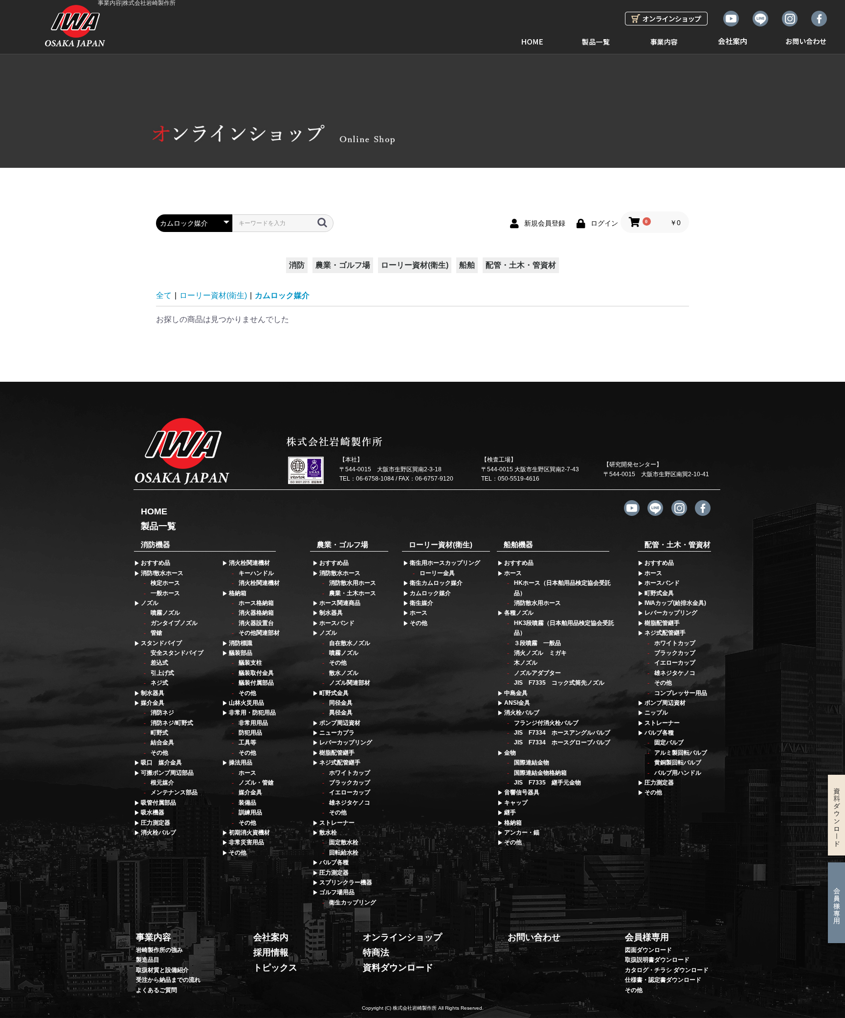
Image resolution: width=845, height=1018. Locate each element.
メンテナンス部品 (174, 792)
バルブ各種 (334, 862)
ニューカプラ (337, 732)
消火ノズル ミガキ (540, 652)
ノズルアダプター (537, 673)
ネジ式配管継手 (339, 762)
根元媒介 (162, 782)
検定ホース (165, 582)
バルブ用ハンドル (677, 772)
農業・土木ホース (352, 593)
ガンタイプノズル (174, 623)
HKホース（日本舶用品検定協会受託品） (562, 587)
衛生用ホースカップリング (445, 562)
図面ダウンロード (648, 950)
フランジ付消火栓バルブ (546, 722)
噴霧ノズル (165, 612)
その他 (159, 752)
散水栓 (328, 832)
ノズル (149, 603)
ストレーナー (337, 822)
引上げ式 (162, 673)
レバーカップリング (345, 742)
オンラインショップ (402, 937)
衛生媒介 (421, 603)
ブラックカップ (349, 782)
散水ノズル (343, 673)
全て (164, 295)
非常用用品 (253, 722)
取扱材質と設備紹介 (162, 970)
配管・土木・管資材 (521, 265)
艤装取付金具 (256, 673)
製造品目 (147, 959)
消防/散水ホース (162, 573)
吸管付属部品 (158, 802)
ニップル (656, 712)
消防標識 (240, 643)
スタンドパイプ (161, 643)
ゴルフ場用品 (337, 892)
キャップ (516, 802)
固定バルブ (669, 742)
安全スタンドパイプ (177, 652)
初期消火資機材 (249, 832)
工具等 (247, 742)
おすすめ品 (155, 562)
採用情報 (271, 952)
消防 (297, 265)
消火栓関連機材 (249, 562)
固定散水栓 (343, 842)
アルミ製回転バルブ (680, 752)
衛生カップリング (352, 902)
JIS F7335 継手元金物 (547, 782)
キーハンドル (256, 573)
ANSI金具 (517, 702)
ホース (247, 772)
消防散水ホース (339, 573)
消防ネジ (162, 712)
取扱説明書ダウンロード (657, 959)
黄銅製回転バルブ (677, 762)
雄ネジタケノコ (349, 802)
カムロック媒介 (282, 295)
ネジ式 (159, 682)
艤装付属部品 (256, 682)
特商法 (376, 952)
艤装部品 (240, 652)
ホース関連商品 (339, 603)
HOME (532, 38)
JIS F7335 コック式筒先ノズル (559, 682)
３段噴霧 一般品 (537, 643)
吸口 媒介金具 (161, 762)
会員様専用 (647, 937)
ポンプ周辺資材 (339, 722)
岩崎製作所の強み (159, 950)
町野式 (159, 732)
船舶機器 (518, 544)
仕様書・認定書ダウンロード (663, 979)
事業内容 (664, 38)
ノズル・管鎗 (256, 782)
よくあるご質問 (156, 990)
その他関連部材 (259, 632)
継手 (510, 812)
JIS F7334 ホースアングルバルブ (562, 732)
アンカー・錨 (521, 832)
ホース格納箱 (256, 603)
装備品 (247, 802)
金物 (510, 752)
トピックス (275, 967)
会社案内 (732, 38)
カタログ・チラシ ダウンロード (667, 970)
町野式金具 (334, 693)
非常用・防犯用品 (252, 712)
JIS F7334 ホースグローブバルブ (562, 742)
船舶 (467, 265)
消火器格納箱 (256, 612)
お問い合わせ (806, 38)
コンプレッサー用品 (680, 693)
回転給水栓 (343, 852)
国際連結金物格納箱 (540, 772)
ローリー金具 (437, 573)
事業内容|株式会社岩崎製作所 (137, 3)
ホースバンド (337, 623)
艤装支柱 (250, 662)
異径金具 (341, 712)
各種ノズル (519, 612)
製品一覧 (595, 38)
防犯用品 (250, 732)
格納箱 (237, 593)
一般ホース (165, 593)
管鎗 (156, 632)
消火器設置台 (256, 623)
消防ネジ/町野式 (172, 722)
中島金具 (516, 693)
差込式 (159, 662)
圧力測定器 (155, 822)
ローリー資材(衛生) (414, 265)
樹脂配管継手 (337, 752)
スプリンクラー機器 (345, 882)
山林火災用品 (246, 702)
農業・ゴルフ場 (342, 265)
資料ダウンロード (398, 967)
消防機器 (155, 544)
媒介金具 (152, 702)
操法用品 (240, 762)
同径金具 (341, 702)
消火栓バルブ (158, 832)
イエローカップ (349, 792)
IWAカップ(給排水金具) (675, 603)
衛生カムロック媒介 (436, 582)
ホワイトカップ (349, 772)
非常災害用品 (246, 842)
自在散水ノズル (349, 643)
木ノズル (525, 662)
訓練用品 (250, 812)
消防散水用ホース (352, 582)
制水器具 (152, 693)
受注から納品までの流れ (168, 979)
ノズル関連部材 (349, 682)
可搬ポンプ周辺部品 (167, 772)
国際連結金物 (531, 762)
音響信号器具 (521, 792)
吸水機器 (152, 812)
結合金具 (162, 742)
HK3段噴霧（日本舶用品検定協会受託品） (564, 628)
